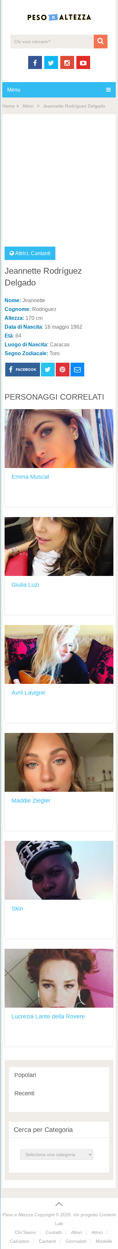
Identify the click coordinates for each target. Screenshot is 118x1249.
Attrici (28, 106)
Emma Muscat (30, 477)
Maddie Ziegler (30, 800)
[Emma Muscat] (59, 438)
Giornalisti (76, 1241)
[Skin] (59, 870)
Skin (17, 908)
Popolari (25, 1075)
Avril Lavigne (28, 692)
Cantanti (40, 253)
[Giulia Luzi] (59, 546)
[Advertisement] (59, 184)
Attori (76, 1232)
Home (8, 106)
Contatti (54, 1232)
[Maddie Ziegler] (59, 762)
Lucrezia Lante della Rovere (48, 1016)
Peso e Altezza (18, 1214)
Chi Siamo (25, 1232)
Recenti (24, 1093)
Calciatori (19, 1241)
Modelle (104, 1241)
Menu (13, 90)
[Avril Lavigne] (59, 654)
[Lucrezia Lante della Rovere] (59, 978)
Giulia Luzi (25, 584)
